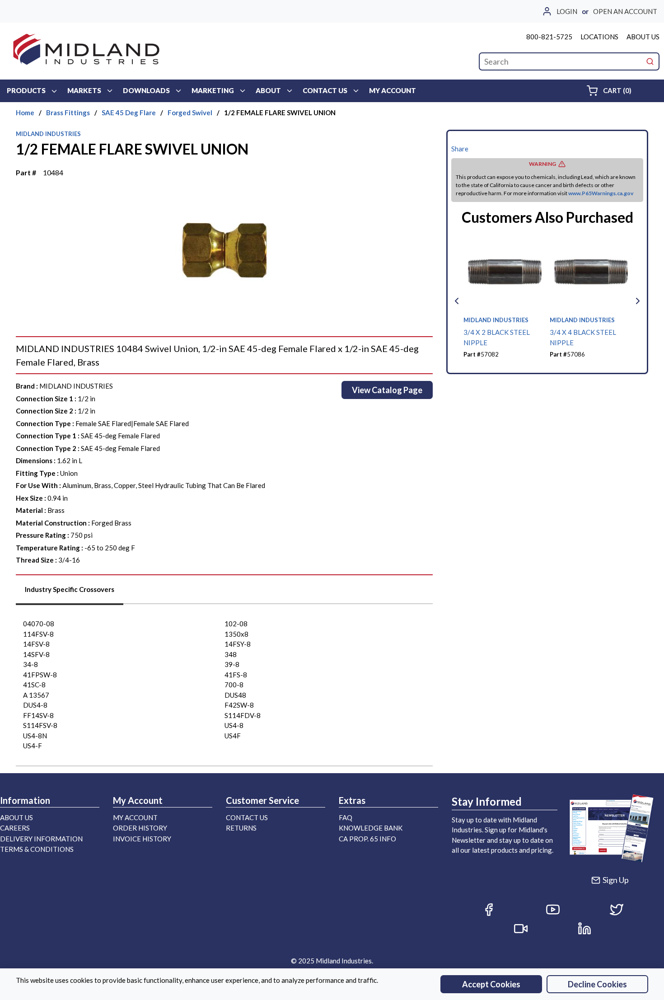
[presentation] (69, 593)
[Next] (637, 301)
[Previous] (456, 301)
